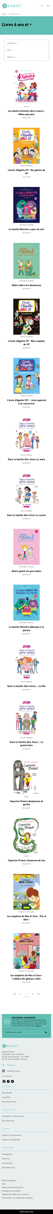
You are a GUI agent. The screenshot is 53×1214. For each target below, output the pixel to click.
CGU (4, 1184)
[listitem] (4, 1081)
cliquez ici (38, 1026)
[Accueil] (12, 6)
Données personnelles (11, 1191)
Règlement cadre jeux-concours (15, 1194)
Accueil (4, 14)
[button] (12, 43)
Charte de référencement (12, 1187)
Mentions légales (9, 1180)
